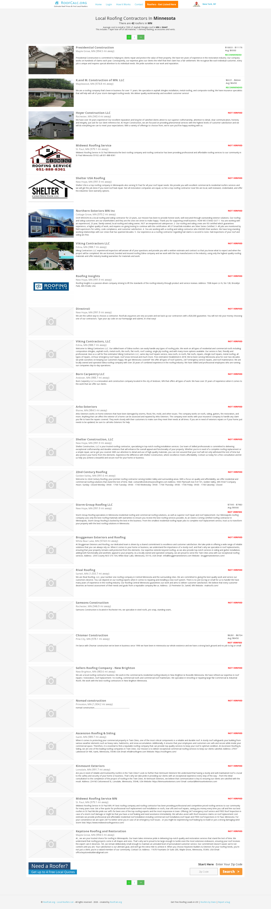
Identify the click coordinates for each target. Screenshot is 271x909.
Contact (139, 4)
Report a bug (224, 902)
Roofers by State (208, 902)
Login (109, 4)
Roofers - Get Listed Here (161, 4)
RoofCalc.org (116, 902)
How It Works (123, 4)
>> (141, 37)
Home (98, 4)
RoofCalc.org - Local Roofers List (58, 902)
